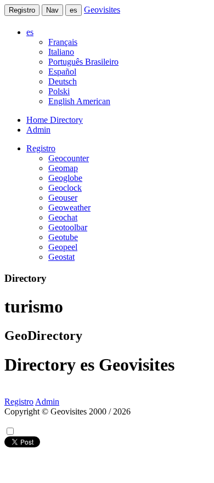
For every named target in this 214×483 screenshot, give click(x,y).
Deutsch (62, 81)
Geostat (61, 257)
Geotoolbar (67, 227)
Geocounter (68, 158)
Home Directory (54, 119)
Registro (22, 10)
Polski (59, 91)
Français (62, 42)
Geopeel (62, 247)
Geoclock (65, 187)
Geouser (62, 197)
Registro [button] (40, 148)
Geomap (63, 168)
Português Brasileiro (83, 61)
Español (62, 71)
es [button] (29, 32)
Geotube (63, 237)
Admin (38, 129)
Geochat (62, 217)
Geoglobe (65, 178)
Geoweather (69, 207)
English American (79, 101)
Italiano (61, 51)
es (73, 10)
